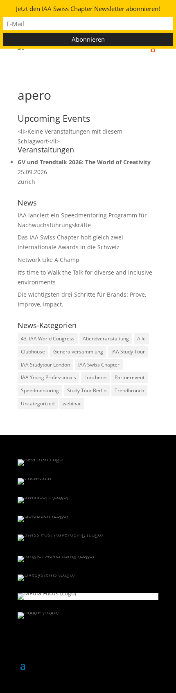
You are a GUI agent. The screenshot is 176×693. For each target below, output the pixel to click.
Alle (141, 338)
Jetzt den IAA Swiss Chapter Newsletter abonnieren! (88, 8)
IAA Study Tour (128, 351)
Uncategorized (37, 403)
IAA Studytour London (45, 364)
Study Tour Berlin (86, 390)
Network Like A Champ (48, 260)
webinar (72, 403)
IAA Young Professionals (48, 377)
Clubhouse (33, 351)
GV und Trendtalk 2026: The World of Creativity (84, 162)
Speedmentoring (40, 390)
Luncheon (95, 377)
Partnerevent (129, 377)
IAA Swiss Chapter (99, 364)
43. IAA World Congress (47, 338)
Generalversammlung (78, 351)
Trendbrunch (129, 390)
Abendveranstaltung (106, 338)
